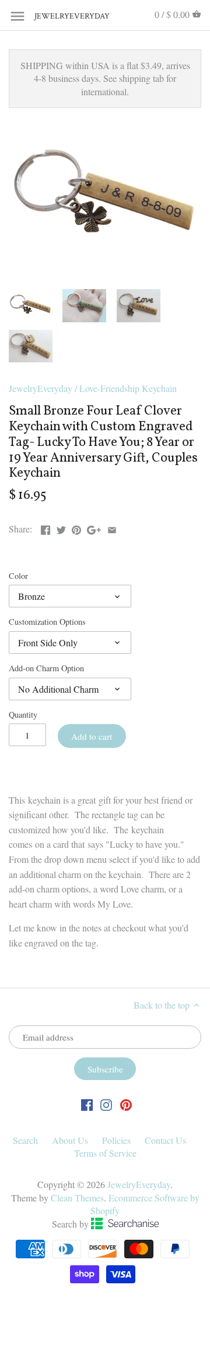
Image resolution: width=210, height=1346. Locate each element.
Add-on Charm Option (46, 668)
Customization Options (47, 622)
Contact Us (165, 1140)
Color (18, 576)
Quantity (23, 714)
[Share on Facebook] (45, 527)
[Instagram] (106, 1104)
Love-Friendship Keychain (128, 388)
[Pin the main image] (76, 527)
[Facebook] (87, 1104)
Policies (116, 1140)
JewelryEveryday (63, 16)
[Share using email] (112, 527)
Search (25, 1140)
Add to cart (91, 736)
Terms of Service (105, 1153)
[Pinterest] (126, 1104)
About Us (70, 1140)
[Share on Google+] (94, 527)
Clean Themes (77, 1198)
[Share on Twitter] (61, 527)
